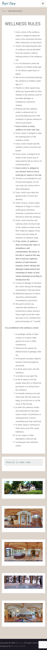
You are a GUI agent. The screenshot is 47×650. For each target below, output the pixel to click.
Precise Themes (18, 646)
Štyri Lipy (9, 3)
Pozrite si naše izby (18, 462)
